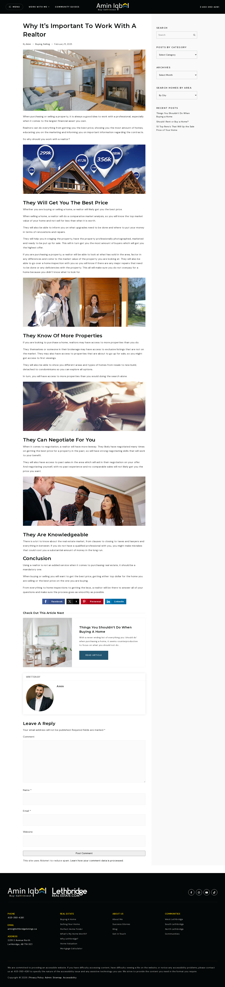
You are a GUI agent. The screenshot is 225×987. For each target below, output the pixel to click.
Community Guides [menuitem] (67, 7)
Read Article (94, 655)
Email (27, 810)
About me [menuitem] (117, 919)
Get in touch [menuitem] (119, 934)
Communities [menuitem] (172, 934)
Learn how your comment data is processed (96, 860)
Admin (48, 977)
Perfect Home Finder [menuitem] (71, 929)
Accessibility (70, 977)
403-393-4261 (210, 7)
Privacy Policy (36, 977)
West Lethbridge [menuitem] (174, 919)
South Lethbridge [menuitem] (174, 924)
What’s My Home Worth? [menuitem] (73, 934)
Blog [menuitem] (114, 929)
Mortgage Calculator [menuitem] (71, 948)
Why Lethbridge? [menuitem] (69, 938)
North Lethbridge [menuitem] (174, 929)
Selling (46, 44)
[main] (112, 443)
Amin (28, 44)
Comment (29, 736)
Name (27, 790)
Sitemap (57, 977)
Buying (38, 44)
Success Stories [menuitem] (121, 924)
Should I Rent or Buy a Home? (172, 121)
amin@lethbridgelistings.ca (22, 928)
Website (28, 831)
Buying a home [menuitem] (68, 919)
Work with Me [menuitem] (38, 7)
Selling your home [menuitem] (70, 924)
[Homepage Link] (112, 6)
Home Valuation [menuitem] (68, 943)
